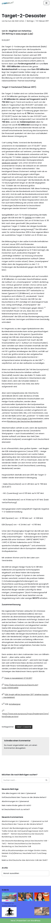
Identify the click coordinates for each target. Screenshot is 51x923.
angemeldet (18, 745)
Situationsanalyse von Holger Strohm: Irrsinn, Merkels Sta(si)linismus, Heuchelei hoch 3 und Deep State (24, 853)
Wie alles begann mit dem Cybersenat (19, 793)
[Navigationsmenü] (46, 3)
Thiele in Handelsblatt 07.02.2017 (18, 678)
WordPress (35, 920)
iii (2, 694)
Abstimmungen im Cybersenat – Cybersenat (22, 821)
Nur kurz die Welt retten (14, 21)
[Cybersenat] (8, 3)
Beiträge (30, 21)
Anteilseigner (15, 704)
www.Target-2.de (24, 418)
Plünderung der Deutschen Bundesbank (24, 421)
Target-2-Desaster (23, 727)
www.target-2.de (24, 33)
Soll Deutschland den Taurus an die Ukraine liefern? (24, 797)
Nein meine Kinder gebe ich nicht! (16, 805)
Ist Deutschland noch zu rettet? (16, 809)
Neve (13, 920)
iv (2, 704)
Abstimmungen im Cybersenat (15, 801)
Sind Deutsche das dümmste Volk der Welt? (28, 860)
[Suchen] (46, 780)
